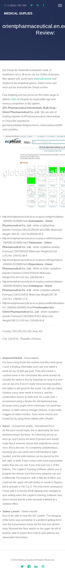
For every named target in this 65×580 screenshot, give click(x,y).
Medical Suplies (19, 13)
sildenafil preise (42, 78)
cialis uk (15, 99)
